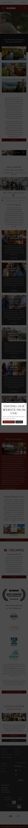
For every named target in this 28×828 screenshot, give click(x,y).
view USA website (9, 422)
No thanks (19, 422)
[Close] (25, 404)
